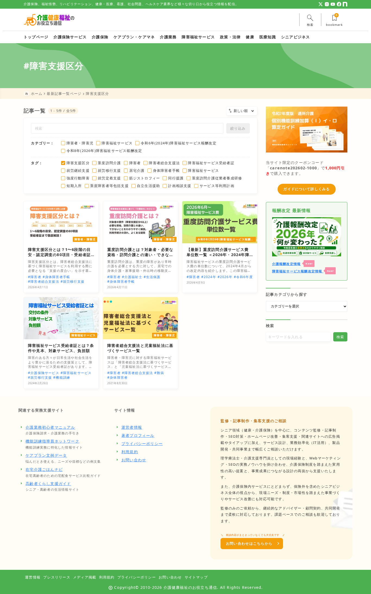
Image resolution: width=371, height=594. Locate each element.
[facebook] (339, 4)
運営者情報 (131, 427)
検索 (270, 325)
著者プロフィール (138, 435)
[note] (345, 4)
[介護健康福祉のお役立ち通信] (49, 19)
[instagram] (327, 4)
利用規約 (129, 451)
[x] (320, 4)
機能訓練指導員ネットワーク (52, 441)
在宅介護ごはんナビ (44, 469)
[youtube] (333, 4)
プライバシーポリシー (142, 443)
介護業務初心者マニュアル (50, 427)
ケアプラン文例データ (46, 455)
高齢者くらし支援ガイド (48, 483)
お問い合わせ (133, 459)
